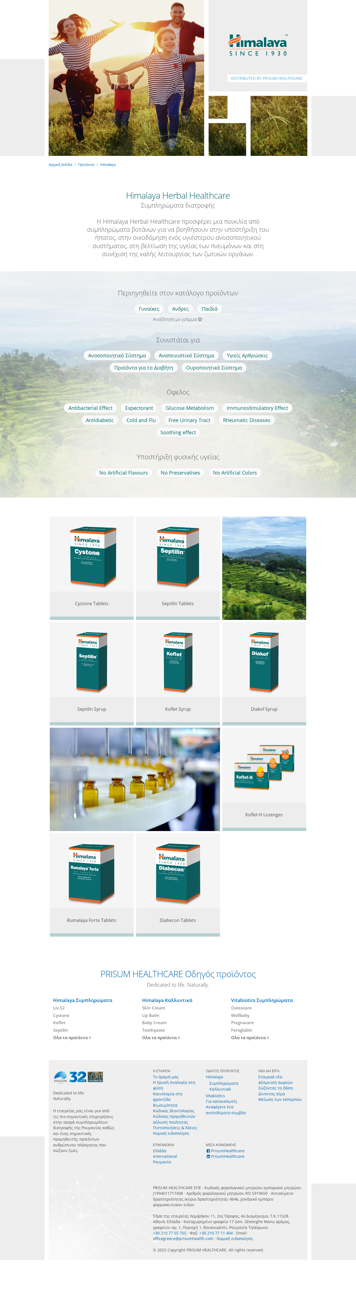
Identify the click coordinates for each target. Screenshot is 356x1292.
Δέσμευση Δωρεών (275, 1082)
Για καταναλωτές (221, 1101)
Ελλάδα (159, 1150)
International (165, 1156)
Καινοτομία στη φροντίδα (167, 1096)
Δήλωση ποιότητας (170, 1122)
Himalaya (108, 164)
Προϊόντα (86, 164)
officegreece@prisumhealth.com (183, 1238)
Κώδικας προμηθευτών (174, 1116)
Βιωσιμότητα (165, 1105)
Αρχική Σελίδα (60, 164)
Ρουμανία (162, 1161)
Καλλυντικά (220, 1089)
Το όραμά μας (166, 1076)
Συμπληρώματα (223, 1083)
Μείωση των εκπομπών (280, 1099)
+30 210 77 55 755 (169, 1233)
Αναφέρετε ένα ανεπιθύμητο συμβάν (226, 1109)
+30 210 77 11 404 (216, 1233)
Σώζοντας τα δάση (275, 1088)
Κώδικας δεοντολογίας (173, 1110)
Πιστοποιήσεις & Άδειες (175, 1127)
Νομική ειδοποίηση (171, 1133)
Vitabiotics (215, 1095)
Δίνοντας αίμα (271, 1093)
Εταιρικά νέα (270, 1076)
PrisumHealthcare (227, 1150)
